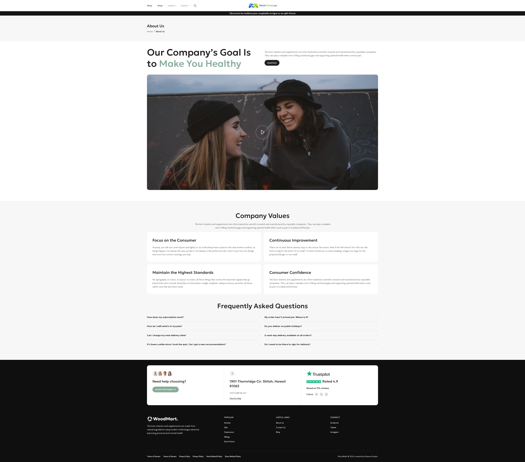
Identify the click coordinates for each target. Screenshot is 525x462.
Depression (229, 432)
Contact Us (281, 427)
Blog (278, 432)
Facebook (334, 423)
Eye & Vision (229, 441)
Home (150, 31)
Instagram (334, 432)
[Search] (195, 5)
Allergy (227, 437)
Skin (226, 427)
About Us (280, 423)
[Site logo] (262, 5)
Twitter (333, 427)
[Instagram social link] (326, 394)
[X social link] (321, 394)
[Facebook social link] (316, 394)
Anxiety (227, 423)
